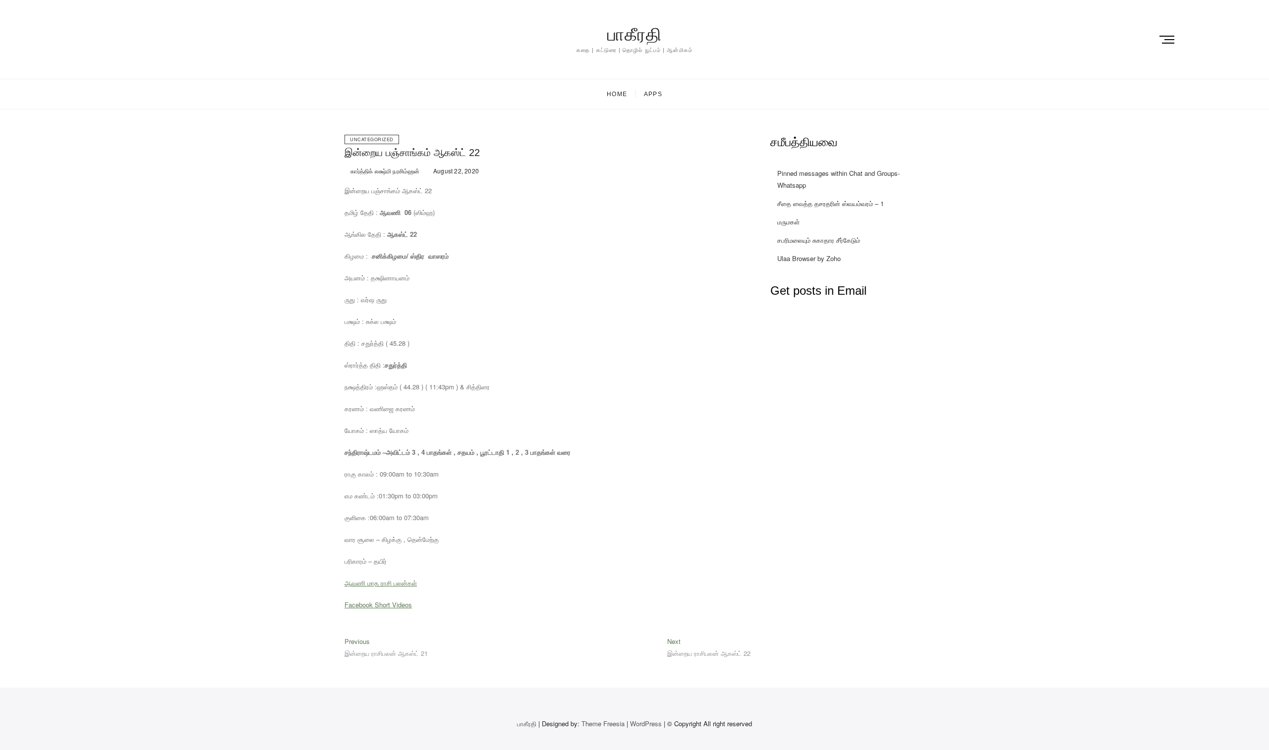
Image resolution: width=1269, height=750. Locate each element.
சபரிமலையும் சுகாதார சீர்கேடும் (818, 240)
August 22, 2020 (455, 170)
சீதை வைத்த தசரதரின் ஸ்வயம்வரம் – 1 (830, 203)
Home (617, 94)
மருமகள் (788, 221)
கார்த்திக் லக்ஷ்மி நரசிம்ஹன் (384, 170)
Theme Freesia (603, 723)
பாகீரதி (634, 34)
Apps (653, 94)
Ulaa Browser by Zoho (809, 258)
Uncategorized (372, 139)
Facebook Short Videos (378, 604)
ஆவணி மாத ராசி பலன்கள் (381, 583)
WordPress (646, 723)
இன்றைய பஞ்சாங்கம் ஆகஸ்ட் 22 (412, 152)
